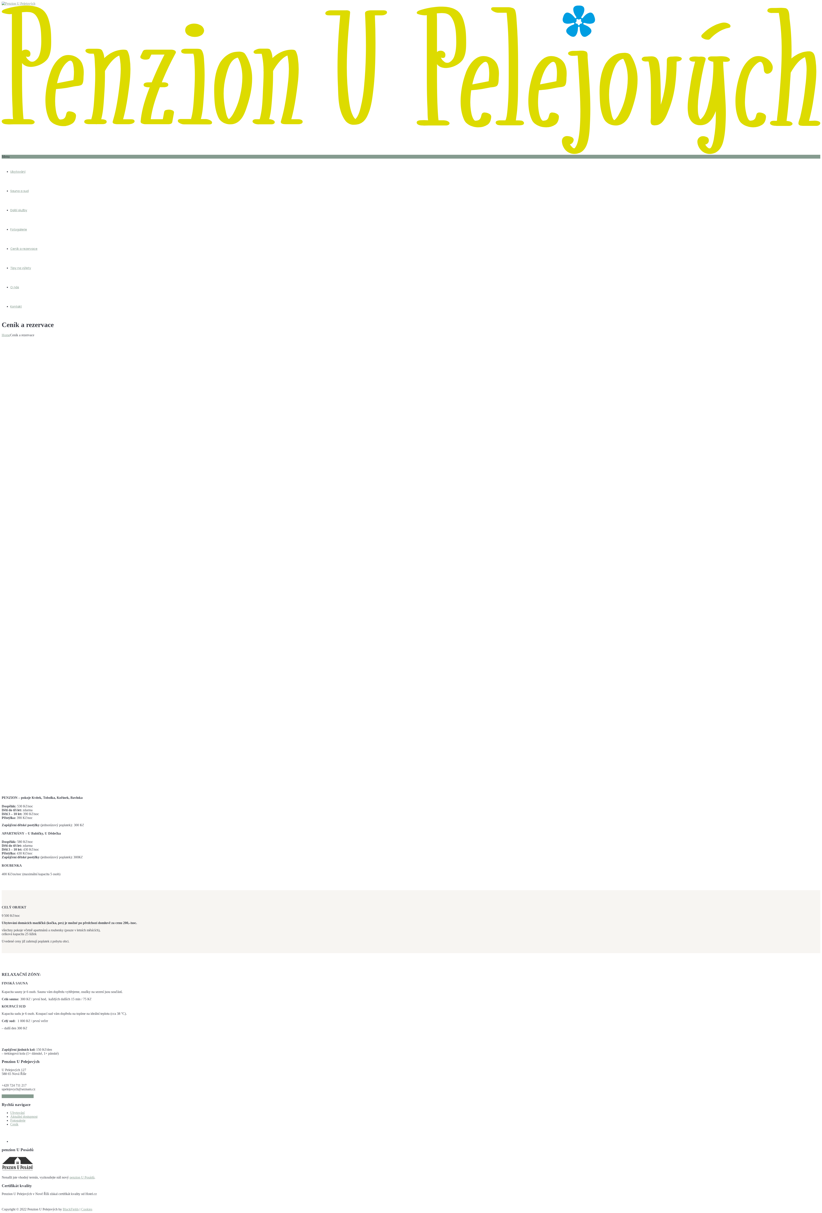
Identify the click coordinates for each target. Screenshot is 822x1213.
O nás (14, 287)
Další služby (18, 210)
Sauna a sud (19, 191)
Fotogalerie (18, 229)
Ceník (14, 1124)
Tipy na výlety (20, 268)
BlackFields (71, 1209)
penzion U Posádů (82, 1177)
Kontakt (16, 306)
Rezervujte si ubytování (18, 1096)
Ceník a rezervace (23, 249)
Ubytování (17, 172)
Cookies (86, 1209)
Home (6, 335)
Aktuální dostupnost (23, 1116)
